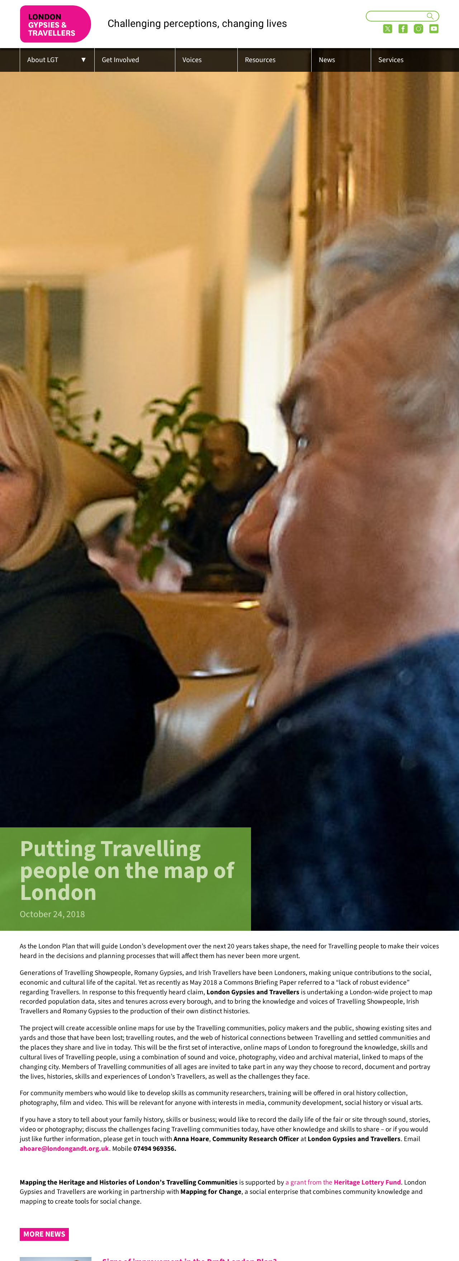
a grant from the (343, 1182)
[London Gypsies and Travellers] (55, 24)
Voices (192, 60)
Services (390, 60)
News (327, 60)
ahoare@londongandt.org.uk (64, 1149)
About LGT (42, 60)
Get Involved (120, 60)
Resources (260, 60)
